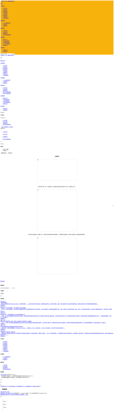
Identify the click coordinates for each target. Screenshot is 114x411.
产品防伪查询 (6, 41)
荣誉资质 (5, 11)
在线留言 (5, 51)
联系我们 (3, 47)
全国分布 (5, 16)
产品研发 (5, 14)
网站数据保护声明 (5, 394)
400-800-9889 (3, 374)
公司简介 (5, 8)
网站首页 (3, 60)
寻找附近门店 (4, 386)
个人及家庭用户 (7, 23)
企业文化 (5, 9)
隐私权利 (17, 394)
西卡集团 (3, 391)
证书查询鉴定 (6, 42)
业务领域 (3, 20)
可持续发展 (5, 18)
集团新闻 (5, 33)
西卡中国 (7, 391)
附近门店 (5, 39)
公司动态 (5, 30)
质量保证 (5, 15)
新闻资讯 (3, 28)
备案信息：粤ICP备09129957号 (8, 393)
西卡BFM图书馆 (7, 34)
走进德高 (3, 63)
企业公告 (5, 32)
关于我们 (3, 6)
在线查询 (3, 37)
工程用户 (5, 24)
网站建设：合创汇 (24, 394)
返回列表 (3, 281)
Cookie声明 (12, 394)
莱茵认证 (5, 45)
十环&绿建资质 (6, 43)
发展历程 (5, 12)
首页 (2, 3)
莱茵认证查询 (36, 386)
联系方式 (5, 50)
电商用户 (5, 25)
